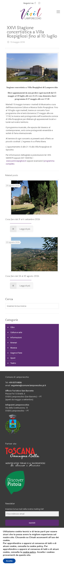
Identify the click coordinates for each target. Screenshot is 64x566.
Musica (13, 348)
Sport (12, 358)
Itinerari (13, 342)
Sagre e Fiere (16, 353)
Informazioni (16, 337)
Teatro (13, 363)
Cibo (12, 327)
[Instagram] (39, 3)
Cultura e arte (16, 332)
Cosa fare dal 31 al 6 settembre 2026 (22, 219)
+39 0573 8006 (15, 382)
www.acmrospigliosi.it (16, 161)
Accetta (9, 561)
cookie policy (29, 552)
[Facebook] (35, 3)
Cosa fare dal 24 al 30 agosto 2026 (22, 276)
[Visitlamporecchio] (32, 13)
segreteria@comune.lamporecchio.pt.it (28, 385)
